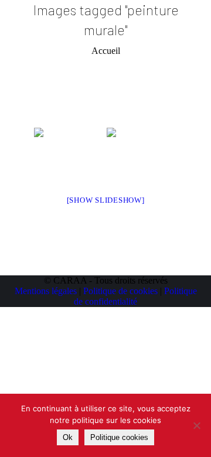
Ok (68, 437)
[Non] (196, 425)
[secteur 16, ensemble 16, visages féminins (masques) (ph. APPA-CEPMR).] (142, 154)
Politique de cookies (120, 291)
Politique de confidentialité (135, 296)
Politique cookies (119, 437)
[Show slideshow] (106, 200)
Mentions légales (46, 291)
